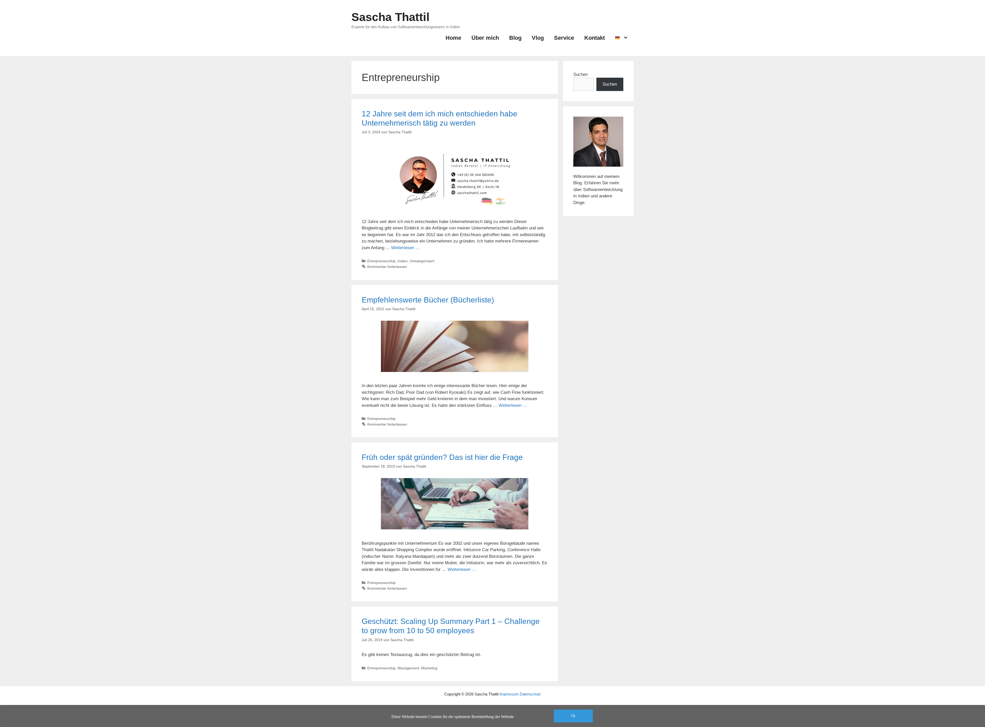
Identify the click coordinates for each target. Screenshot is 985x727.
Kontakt (594, 38)
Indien (403, 261)
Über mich (485, 38)
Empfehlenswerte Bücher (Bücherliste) (428, 300)
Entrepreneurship (381, 261)
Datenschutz (530, 694)
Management (408, 668)
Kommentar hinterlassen (387, 267)
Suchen (580, 74)
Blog (515, 38)
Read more (631, 718)
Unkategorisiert (422, 261)
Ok (573, 716)
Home (453, 38)
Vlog (538, 38)
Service (564, 38)
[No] (978, 717)
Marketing (429, 668)
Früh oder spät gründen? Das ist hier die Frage (442, 457)
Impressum (509, 694)
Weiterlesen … (405, 247)
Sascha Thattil (390, 17)
